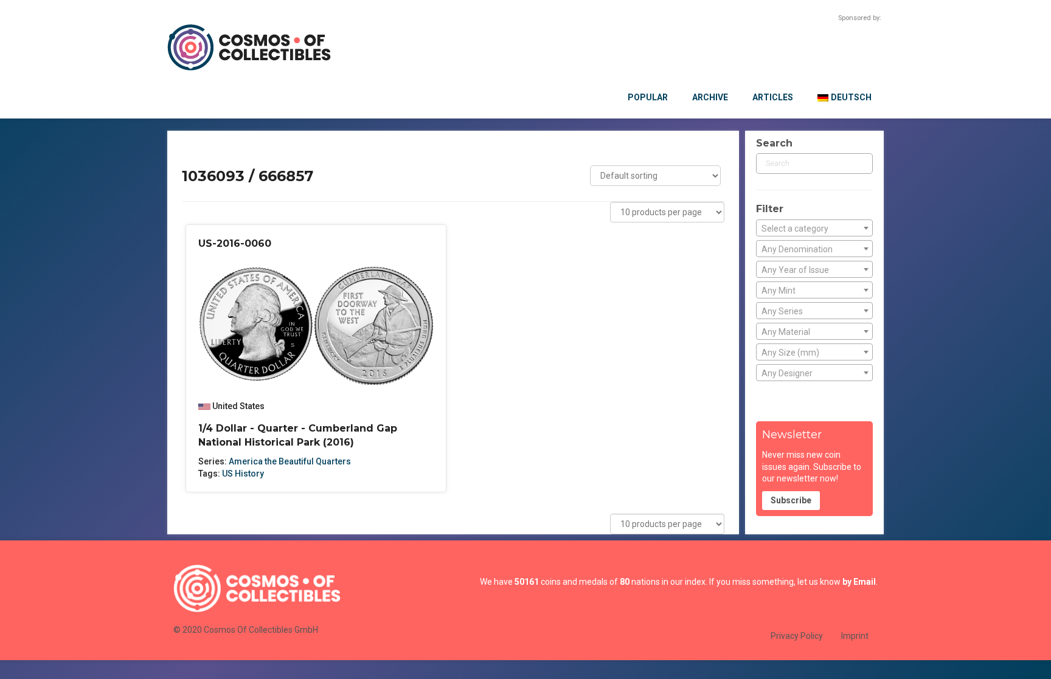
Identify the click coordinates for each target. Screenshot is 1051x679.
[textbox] (814, 228)
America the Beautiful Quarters (290, 461)
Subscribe (791, 500)
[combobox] (814, 227)
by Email (859, 582)
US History (243, 473)
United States (238, 406)
